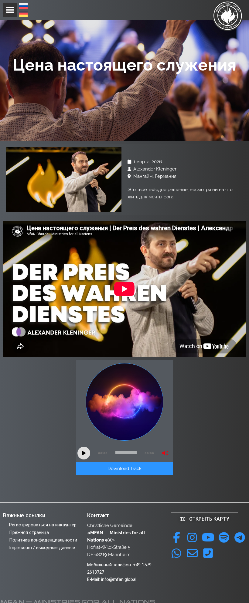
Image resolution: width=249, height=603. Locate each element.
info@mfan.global (118, 579)
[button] (10, 10)
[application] (124, 453)
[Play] (84, 453)
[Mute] (165, 453)
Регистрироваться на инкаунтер (43, 525)
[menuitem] (23, 7)
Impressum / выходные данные (42, 547)
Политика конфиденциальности (43, 540)
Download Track (124, 468)
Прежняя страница (29, 532)
